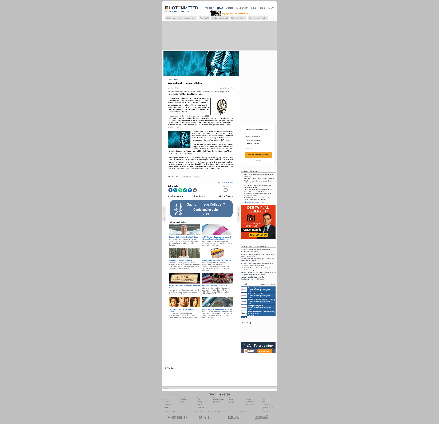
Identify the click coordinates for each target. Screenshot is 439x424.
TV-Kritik (231, 401)
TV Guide (220, 411)
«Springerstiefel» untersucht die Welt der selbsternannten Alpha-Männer (257, 264)
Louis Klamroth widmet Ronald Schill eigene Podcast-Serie (257, 255)
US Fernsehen (198, 411)
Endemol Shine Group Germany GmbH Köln (259, 289)
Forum (262, 7)
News (220, 7)
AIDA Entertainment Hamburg (261, 313)
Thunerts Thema (238, 18)
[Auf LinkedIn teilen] (189, 190)
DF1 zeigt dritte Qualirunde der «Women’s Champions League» (257, 186)
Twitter (166, 407)
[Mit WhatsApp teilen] (180, 190)
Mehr (271, 7)
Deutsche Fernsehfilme (260, 411)
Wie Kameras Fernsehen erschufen (181, 18)
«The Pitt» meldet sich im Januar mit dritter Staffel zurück (258, 182)
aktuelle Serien (241, 411)
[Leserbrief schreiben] (225, 190)
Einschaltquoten (212, 411)
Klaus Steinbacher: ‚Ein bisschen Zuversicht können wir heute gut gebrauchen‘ (258, 190)
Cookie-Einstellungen (267, 407)
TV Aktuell (175, 411)
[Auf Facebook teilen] (170, 190)
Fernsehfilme (233, 411)
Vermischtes (200, 401)
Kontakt (264, 403)
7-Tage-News (167, 404)
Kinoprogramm (250, 411)
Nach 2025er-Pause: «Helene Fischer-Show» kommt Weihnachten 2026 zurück (258, 199)
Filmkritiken (191, 411)
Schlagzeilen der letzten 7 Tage (254, 202)
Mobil (165, 403)
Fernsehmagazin (183, 411)
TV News (205, 411)
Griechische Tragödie (258, 18)
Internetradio (187, 176)
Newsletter (166, 401)
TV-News (199, 399)
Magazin (209, 7)
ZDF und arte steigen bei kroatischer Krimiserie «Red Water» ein (257, 260)
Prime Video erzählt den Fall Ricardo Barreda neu (259, 179)
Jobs (263, 401)
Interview (182, 403)
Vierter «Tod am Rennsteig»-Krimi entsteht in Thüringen (256, 269)
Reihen (182, 401)
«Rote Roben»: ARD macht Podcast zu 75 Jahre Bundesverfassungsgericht (258, 273)
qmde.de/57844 (228, 182)
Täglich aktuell (217, 403)
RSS (165, 399)
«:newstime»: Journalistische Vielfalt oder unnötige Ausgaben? (257, 194)
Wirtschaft (199, 403)
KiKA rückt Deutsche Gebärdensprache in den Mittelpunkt (253, 278)
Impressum (265, 409)
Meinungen (242, 7)
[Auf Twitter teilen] (175, 190)
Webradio (197, 176)
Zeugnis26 (204, 18)
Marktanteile (216, 401)
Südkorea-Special (220, 18)
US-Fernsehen (200, 407)
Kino (253, 7)
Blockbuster (226, 411)
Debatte (231, 399)
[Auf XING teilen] (185, 190)
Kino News (169, 411)
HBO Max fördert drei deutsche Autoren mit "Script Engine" (255, 250)
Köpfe (198, 406)
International (200, 404)
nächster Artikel (225, 196)
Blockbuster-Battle (250, 404)
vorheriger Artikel (176, 196)
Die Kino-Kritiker (250, 401)
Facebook (166, 406)
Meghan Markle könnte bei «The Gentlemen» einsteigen (258, 175)
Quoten (230, 7)
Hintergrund (183, 399)
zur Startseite (200, 196)
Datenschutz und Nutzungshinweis (266, 405)
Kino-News (248, 399)
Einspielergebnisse (251, 403)
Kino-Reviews (232, 403)
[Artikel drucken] (194, 190)
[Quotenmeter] (181, 9)
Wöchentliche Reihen (218, 399)
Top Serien (270, 411)
